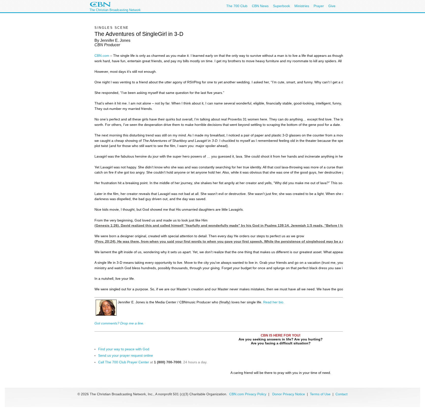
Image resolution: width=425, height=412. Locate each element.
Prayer (319, 6)
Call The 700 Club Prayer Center (123, 362)
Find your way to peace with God (123, 349)
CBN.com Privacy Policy (247, 394)
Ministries (301, 6)
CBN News (260, 6)
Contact (341, 394)
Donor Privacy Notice (288, 394)
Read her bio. (273, 302)
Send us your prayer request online (125, 355)
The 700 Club (236, 6)
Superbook (281, 6)
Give (331, 6)
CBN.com (101, 56)
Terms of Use (321, 394)
